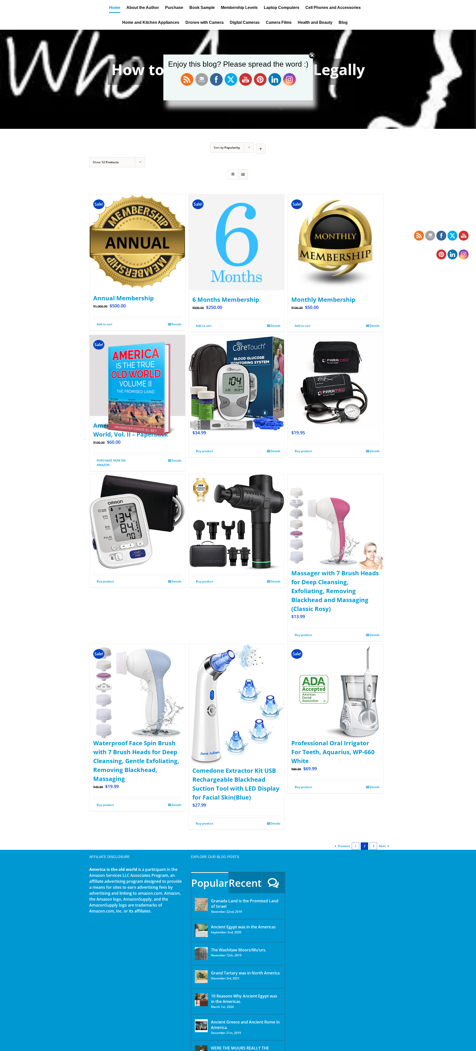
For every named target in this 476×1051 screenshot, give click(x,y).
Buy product (204, 451)
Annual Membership (123, 298)
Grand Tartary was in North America (245, 973)
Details (176, 324)
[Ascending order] (261, 149)
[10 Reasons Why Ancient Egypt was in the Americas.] (201, 999)
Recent (245, 883)
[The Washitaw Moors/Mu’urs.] (201, 953)
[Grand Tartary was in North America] (201, 976)
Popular (209, 883)
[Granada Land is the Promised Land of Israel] (201, 904)
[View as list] (243, 174)
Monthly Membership (323, 299)
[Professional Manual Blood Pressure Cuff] (335, 371)
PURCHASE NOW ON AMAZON (111, 462)
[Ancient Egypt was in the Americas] (201, 930)
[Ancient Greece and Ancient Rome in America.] (201, 1025)
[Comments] (273, 882)
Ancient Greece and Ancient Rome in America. (245, 1024)
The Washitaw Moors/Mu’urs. (238, 950)
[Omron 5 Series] (137, 510)
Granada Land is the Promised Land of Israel (244, 903)
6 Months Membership (225, 299)
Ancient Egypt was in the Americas (243, 927)
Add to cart (104, 324)
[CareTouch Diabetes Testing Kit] (236, 371)
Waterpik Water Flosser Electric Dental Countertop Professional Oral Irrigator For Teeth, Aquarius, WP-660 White (333, 743)
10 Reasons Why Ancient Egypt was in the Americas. (244, 998)
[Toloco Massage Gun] (236, 510)
